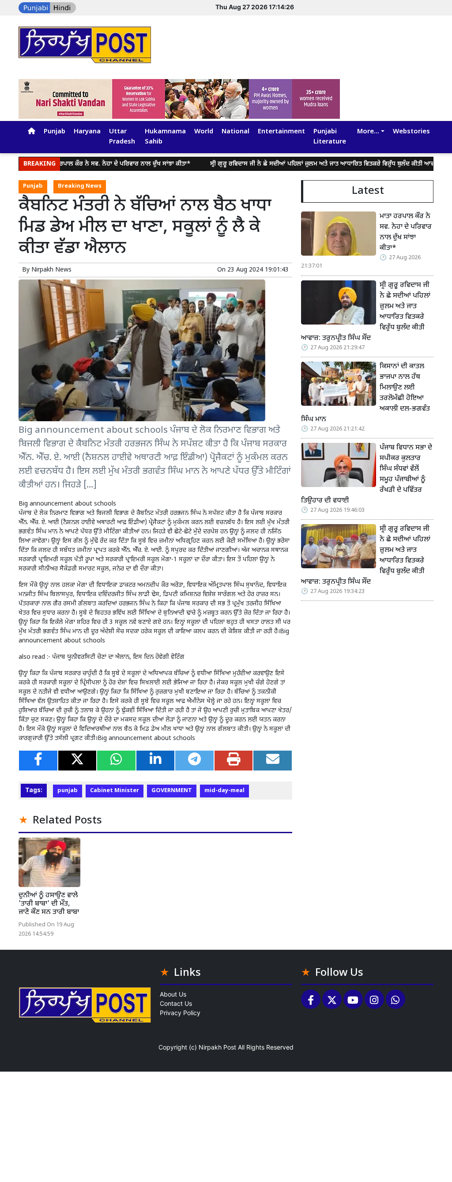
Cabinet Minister (114, 790)
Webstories (411, 132)
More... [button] (368, 132)
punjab (67, 790)
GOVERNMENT (171, 790)
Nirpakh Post (217, 1047)
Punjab (54, 132)
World (203, 132)
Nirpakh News (51, 270)
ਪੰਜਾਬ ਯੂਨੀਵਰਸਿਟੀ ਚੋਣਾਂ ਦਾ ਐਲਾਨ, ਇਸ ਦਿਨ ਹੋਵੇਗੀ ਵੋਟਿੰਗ (118, 657)
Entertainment (281, 132)
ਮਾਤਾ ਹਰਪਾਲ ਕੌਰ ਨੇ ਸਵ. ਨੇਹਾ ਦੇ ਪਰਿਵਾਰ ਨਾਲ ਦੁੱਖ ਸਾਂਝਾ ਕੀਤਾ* (94, 164)
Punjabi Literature (329, 137)
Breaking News (80, 186)
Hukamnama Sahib (165, 137)
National (235, 132)
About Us (173, 994)
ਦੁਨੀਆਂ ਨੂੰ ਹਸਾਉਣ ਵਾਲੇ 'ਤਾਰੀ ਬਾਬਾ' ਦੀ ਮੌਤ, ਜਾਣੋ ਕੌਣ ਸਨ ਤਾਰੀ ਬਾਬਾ (49, 904)
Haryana (87, 132)
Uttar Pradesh (122, 137)
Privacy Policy (180, 1012)
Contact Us (176, 1003)
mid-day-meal (224, 790)
